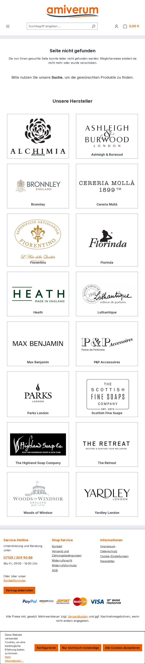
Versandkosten (78, 616)
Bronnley (38, 204)
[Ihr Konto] (116, 26)
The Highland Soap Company (38, 463)
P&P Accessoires (107, 362)
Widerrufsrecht (62, 560)
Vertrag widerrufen (19, 590)
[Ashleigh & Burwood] (107, 136)
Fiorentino (38, 262)
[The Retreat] (107, 444)
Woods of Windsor (38, 513)
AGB (55, 570)
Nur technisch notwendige (80, 648)
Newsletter (107, 561)
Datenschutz (108, 551)
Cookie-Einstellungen (114, 556)
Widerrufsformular (64, 565)
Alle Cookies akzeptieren (122, 648)
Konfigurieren (46, 648)
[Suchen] (93, 26)
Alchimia (38, 154)
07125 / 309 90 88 (18, 557)
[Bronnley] (38, 186)
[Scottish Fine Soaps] (107, 394)
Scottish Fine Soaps (107, 413)
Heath (38, 312)
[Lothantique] (107, 294)
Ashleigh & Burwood (107, 154)
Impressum (107, 546)
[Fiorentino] (38, 240)
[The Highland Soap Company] (38, 444)
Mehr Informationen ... (14, 659)
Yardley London (107, 513)
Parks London (38, 413)
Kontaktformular (14, 580)
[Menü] (8, 26)
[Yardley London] (107, 494)
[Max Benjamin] (38, 344)
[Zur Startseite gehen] (72, 11)
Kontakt (57, 546)
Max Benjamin (38, 362)
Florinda (107, 262)
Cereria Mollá (107, 204)
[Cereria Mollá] (107, 186)
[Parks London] (38, 394)
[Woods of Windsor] (38, 494)
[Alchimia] (38, 136)
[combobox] (58, 26)
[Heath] (38, 294)
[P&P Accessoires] (107, 344)
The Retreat (107, 463)
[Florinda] (107, 240)
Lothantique (107, 312)
